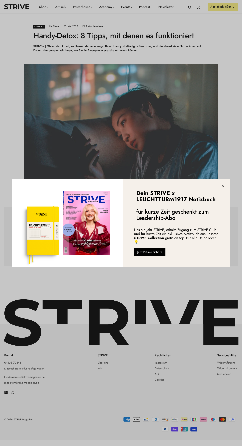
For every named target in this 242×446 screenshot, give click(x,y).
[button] (222, 185)
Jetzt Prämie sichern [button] (149, 252)
